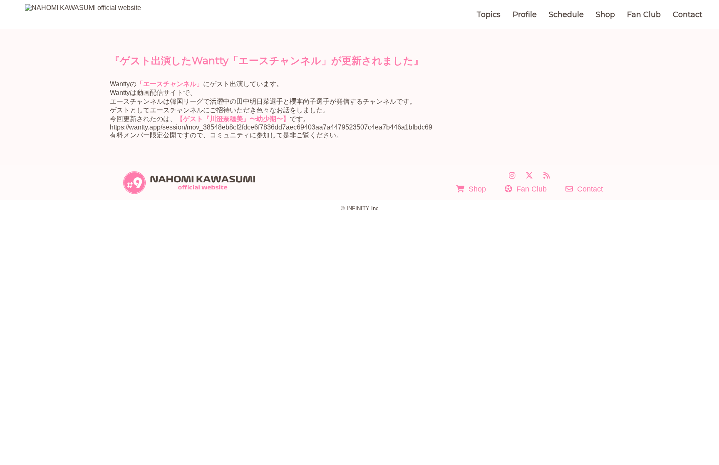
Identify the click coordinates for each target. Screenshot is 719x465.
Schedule (566, 14)
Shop (605, 14)
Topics (488, 14)
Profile (525, 14)
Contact (687, 14)
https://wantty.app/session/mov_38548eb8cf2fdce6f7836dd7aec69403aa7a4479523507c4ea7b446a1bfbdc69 (271, 127)
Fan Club (644, 14)
